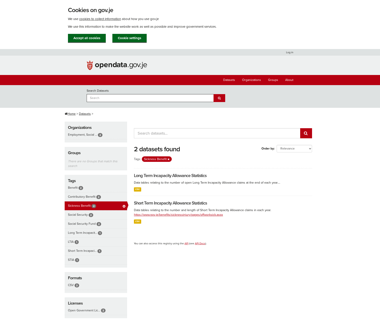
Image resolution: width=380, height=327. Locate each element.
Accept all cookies (86, 38)
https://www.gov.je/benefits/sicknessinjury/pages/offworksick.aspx (178, 215)
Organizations (251, 80)
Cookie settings (129, 38)
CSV (137, 189)
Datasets (229, 80)
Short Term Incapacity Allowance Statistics (170, 203)
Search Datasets (98, 91)
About (289, 80)
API (186, 243)
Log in (289, 52)
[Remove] (169, 159)
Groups (273, 80)
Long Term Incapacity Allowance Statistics (170, 175)
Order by (267, 148)
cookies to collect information (100, 19)
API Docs (200, 243)
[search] (306, 133)
